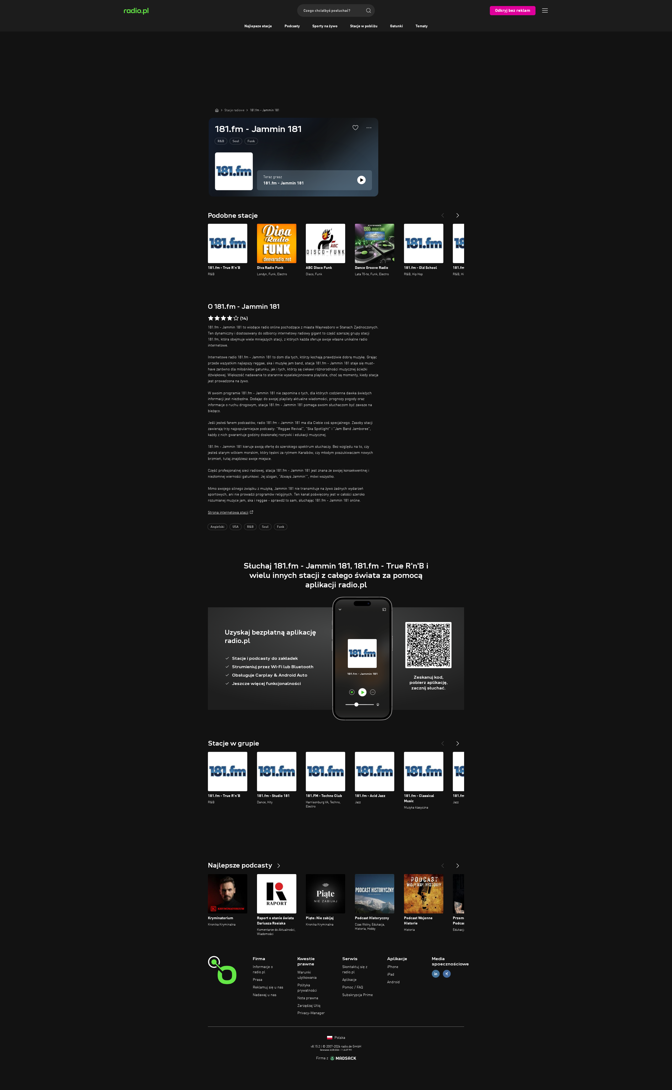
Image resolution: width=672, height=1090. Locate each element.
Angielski (217, 527)
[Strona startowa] (217, 110)
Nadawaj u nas (264, 995)
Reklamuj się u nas (268, 987)
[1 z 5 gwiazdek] (211, 318)
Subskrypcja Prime (357, 995)
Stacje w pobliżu (363, 26)
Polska (339, 1038)
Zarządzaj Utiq (309, 1006)
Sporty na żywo (325, 26)
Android (393, 982)
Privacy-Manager (311, 1013)
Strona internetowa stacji (228, 512)
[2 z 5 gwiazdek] (217, 318)
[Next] (458, 213)
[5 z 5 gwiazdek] (236, 318)
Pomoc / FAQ (352, 987)
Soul (236, 141)
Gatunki (396, 26)
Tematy (422, 26)
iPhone (392, 967)
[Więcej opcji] (369, 128)
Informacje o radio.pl (263, 969)
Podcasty (292, 26)
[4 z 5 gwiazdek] (230, 318)
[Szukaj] (368, 10)
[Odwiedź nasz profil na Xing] (447, 974)
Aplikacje (349, 980)
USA (236, 527)
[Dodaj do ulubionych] (355, 127)
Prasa (257, 980)
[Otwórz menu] (545, 10)
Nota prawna (307, 998)
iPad (390, 974)
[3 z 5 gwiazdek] (223, 318)
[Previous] (442, 213)
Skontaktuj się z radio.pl (354, 969)
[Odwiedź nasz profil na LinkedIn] (436, 974)
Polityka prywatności (307, 987)
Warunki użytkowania (307, 975)
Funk (251, 141)
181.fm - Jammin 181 (283, 183)
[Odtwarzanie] (361, 180)
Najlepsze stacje (258, 26)
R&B (221, 141)
